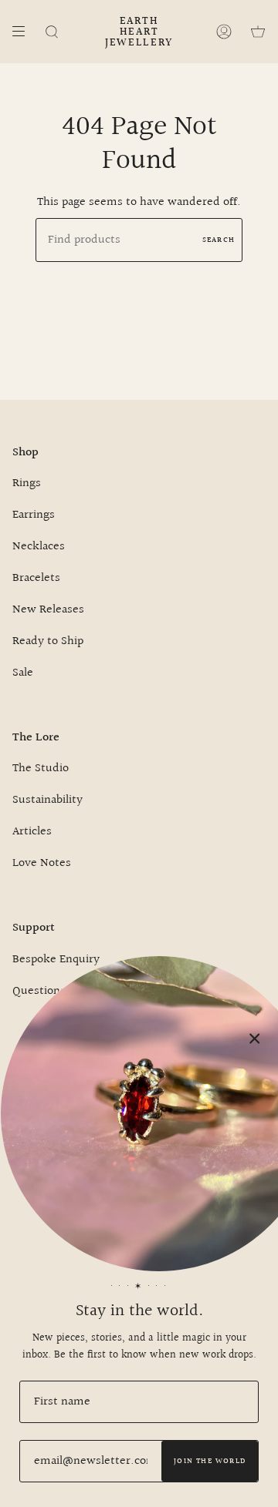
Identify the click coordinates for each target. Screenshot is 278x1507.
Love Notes (41, 863)
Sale (22, 673)
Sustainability (47, 800)
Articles (32, 831)
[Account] (224, 31)
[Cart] (258, 31)
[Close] (255, 1038)
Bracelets (36, 578)
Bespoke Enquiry (56, 959)
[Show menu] (24, 31)
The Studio (40, 768)
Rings (26, 483)
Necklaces (38, 546)
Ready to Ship (47, 641)
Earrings (33, 515)
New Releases (48, 609)
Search (218, 239)
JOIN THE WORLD (210, 1461)
